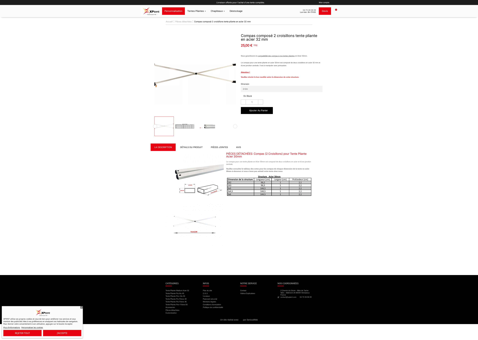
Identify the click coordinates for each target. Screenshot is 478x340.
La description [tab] (163, 147)
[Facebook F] (243, 300)
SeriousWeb (252, 319)
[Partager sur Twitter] (247, 119)
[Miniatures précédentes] (155, 126)
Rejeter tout (22, 333)
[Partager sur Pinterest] (252, 119)
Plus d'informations (11, 327)
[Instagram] (256, 300)
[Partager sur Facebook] (242, 119)
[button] (335, 11)
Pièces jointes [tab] (219, 147)
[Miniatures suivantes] (235, 126)
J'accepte (62, 333)
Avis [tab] (238, 147)
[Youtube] (250, 300)
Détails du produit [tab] (191, 147)
